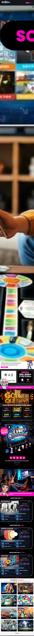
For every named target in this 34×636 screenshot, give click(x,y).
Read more (17, 464)
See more (17, 633)
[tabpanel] (17, 377)
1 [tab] (16, 550)
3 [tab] (17, 550)
